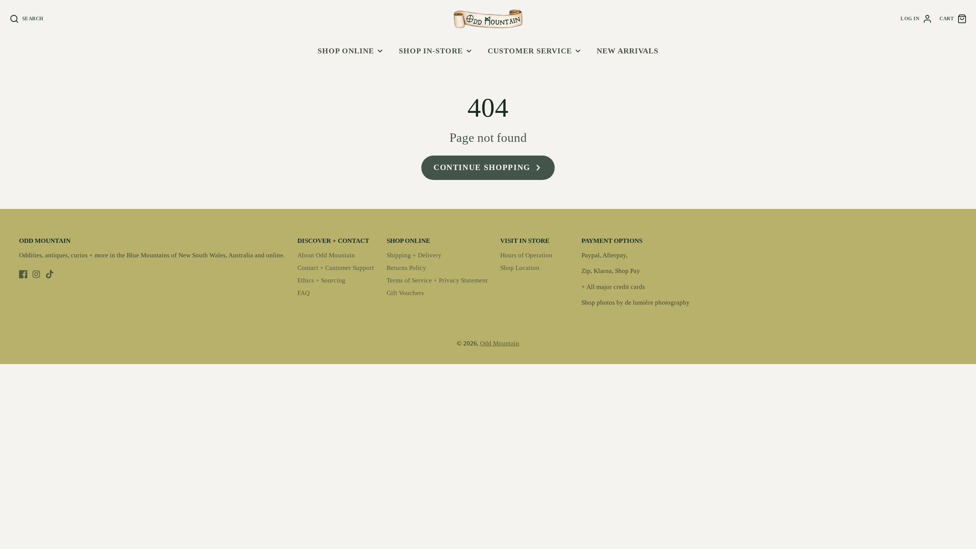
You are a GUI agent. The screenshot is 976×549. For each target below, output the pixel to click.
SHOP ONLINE (346, 51)
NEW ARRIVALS (627, 51)
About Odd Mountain (326, 255)
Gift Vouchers (405, 293)
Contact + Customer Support (335, 267)
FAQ (303, 293)
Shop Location (519, 267)
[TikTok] (49, 274)
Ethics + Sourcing (321, 280)
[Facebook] (23, 274)
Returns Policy (406, 267)
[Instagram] (36, 274)
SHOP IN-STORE (431, 51)
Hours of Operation (526, 255)
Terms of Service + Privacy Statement (437, 280)
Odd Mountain (499, 343)
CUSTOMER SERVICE (530, 51)
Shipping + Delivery (414, 255)
